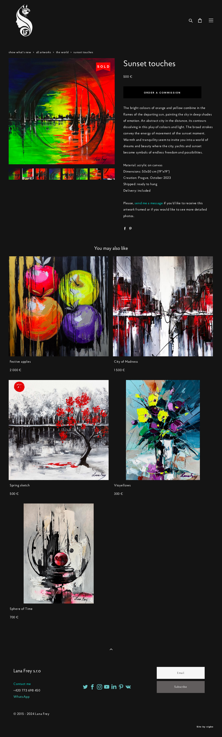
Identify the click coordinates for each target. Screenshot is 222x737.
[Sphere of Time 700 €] (59, 553)
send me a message (149, 203)
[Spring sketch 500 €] (59, 430)
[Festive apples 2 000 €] (59, 306)
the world (62, 52)
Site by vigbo (205, 727)
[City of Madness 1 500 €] (163, 306)
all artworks (43, 52)
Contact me (22, 684)
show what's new (20, 52)
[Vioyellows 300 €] (163, 430)
